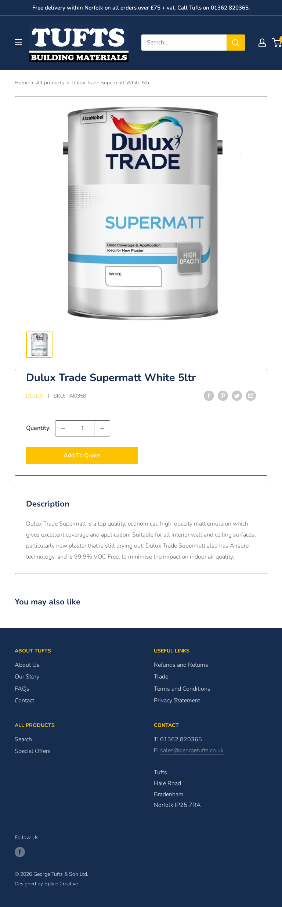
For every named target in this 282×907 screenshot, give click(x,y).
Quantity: (38, 428)
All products (50, 82)
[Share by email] (251, 395)
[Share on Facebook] (209, 395)
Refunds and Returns (181, 665)
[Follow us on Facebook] (20, 852)
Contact (24, 700)
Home (22, 82)
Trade (161, 677)
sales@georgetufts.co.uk (192, 750)
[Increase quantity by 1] (102, 428)
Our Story (27, 677)
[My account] (262, 43)
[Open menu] (18, 42)
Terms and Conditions (182, 689)
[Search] (236, 42)
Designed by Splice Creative (46, 883)
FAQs (22, 689)
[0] (277, 42)
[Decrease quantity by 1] (63, 428)
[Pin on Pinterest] (223, 395)
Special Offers (33, 751)
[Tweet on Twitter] (237, 395)
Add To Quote (82, 455)
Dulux (34, 395)
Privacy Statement (177, 700)
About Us (27, 665)
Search (23, 739)
